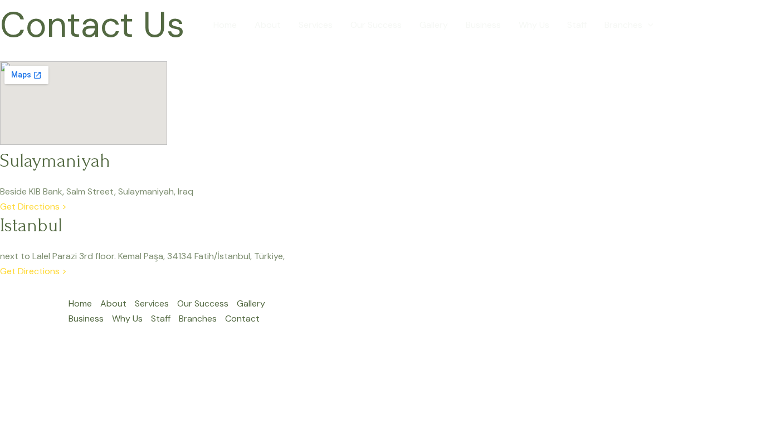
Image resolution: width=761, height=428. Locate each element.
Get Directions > (33, 206)
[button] (647, 25)
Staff (577, 25)
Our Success (376, 25)
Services (316, 25)
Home (225, 25)
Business (483, 25)
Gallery (433, 25)
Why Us (534, 25)
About (268, 25)
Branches (623, 25)
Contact (688, 25)
